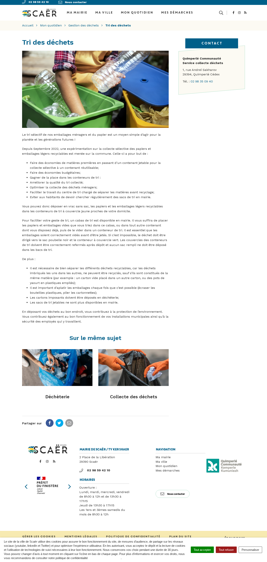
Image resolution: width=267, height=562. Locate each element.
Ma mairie (163, 457)
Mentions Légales (80, 536)
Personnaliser (250, 549)
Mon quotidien (137, 12)
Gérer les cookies (39, 536)
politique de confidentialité (105, 558)
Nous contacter (176, 493)
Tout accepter (202, 549)
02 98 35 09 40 (202, 81)
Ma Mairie (76, 12)
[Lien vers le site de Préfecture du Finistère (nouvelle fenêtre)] (48, 485)
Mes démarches (177, 12)
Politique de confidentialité (133, 536)
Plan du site (180, 536)
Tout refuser (226, 549)
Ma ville (104, 12)
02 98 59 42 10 (98, 470)
